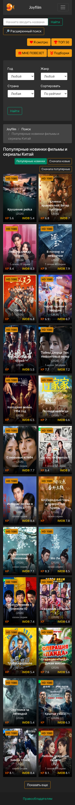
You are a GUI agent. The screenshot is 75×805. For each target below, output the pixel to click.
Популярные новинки (30, 161)
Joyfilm (35, 7)
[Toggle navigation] (63, 7)
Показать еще (37, 785)
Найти (55, 22)
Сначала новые (59, 161)
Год (10, 68)
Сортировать (50, 86)
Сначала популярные (55, 169)
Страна (13, 86)
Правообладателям (37, 798)
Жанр (45, 68)
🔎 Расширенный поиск (23, 31)
